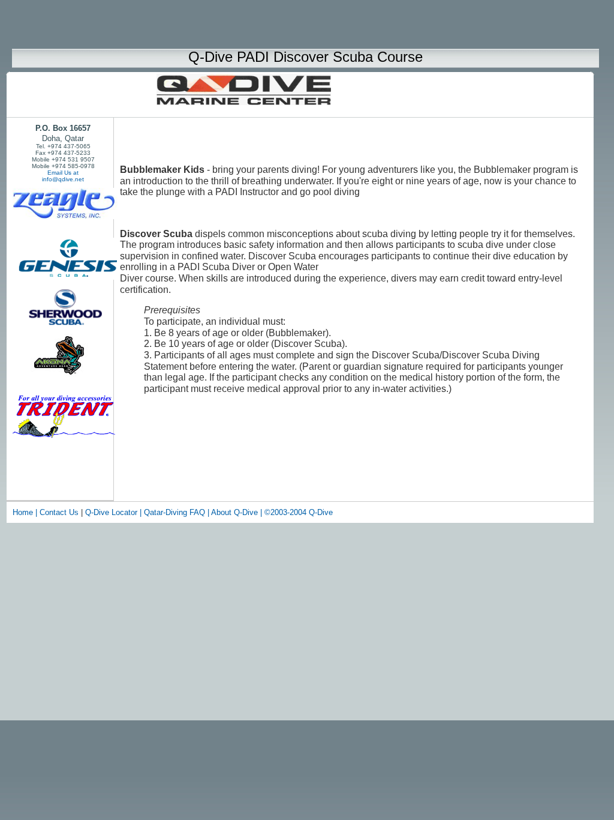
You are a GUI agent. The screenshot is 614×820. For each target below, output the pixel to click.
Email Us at (63, 172)
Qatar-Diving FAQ (174, 512)
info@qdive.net (63, 179)
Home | (25, 512)
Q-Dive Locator (112, 512)
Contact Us (59, 512)
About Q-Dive (235, 512)
